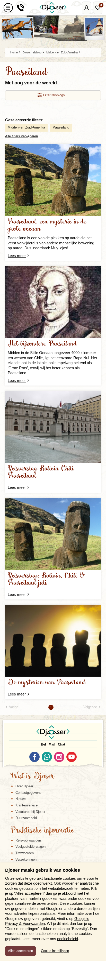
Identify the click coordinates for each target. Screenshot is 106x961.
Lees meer (17, 255)
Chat (61, 744)
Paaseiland (61, 127)
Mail (52, 744)
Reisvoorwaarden (28, 840)
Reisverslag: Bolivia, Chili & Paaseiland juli (46, 579)
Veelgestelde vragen (30, 846)
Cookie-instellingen (55, 951)
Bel (43, 744)
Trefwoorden (24, 853)
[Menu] (8, 7)
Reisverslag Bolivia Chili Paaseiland (41, 472)
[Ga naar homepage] (53, 7)
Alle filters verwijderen (21, 136)
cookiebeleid (67, 938)
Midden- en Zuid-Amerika (26, 127)
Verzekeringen (26, 859)
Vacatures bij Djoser (30, 812)
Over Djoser (24, 786)
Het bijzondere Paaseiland (42, 343)
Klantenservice (26, 805)
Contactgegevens (28, 793)
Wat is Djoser (32, 776)
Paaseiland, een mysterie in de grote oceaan (47, 225)
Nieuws (20, 799)
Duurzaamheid (26, 818)
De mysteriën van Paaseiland (46, 682)
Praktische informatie (42, 830)
